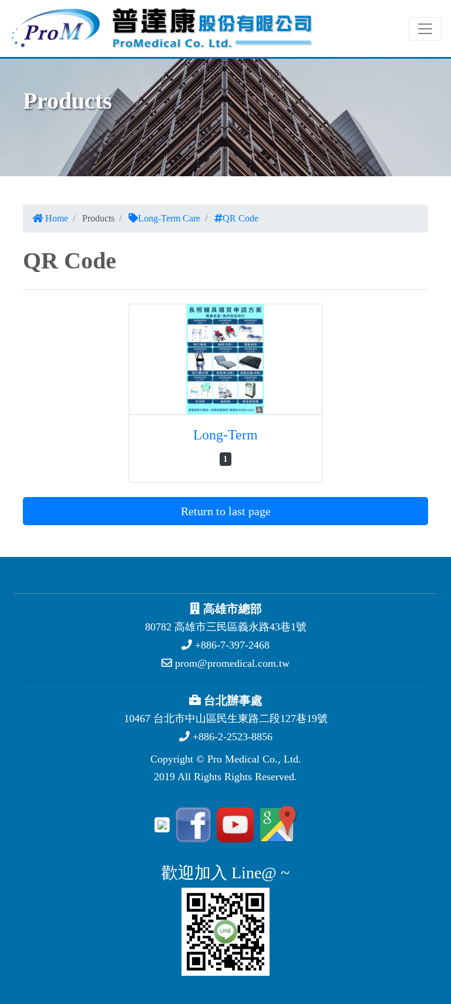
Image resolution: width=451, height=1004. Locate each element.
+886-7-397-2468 (231, 645)
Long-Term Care (169, 218)
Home (55, 218)
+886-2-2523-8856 (231, 737)
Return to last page (226, 511)
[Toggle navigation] (425, 29)
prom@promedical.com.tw (231, 663)
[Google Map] (276, 824)
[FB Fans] (191, 824)
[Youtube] (233, 824)
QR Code (240, 218)
